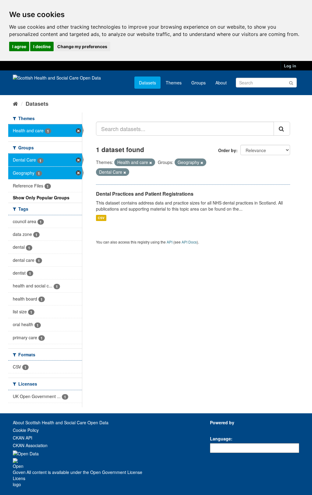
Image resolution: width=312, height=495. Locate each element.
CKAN (220, 429)
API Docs (189, 241)
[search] (282, 129)
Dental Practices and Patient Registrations (144, 193)
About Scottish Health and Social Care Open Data (60, 422)
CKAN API (22, 438)
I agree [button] (19, 46)
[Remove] (150, 162)
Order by (227, 150)
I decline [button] (42, 46)
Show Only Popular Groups (41, 197)
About (221, 83)
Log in (290, 66)
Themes (174, 83)
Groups (198, 83)
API (169, 241)
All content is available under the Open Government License (83, 472)
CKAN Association (30, 445)
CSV (101, 217)
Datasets (147, 83)
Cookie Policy (26, 430)
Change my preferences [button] (82, 46)
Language (220, 439)
